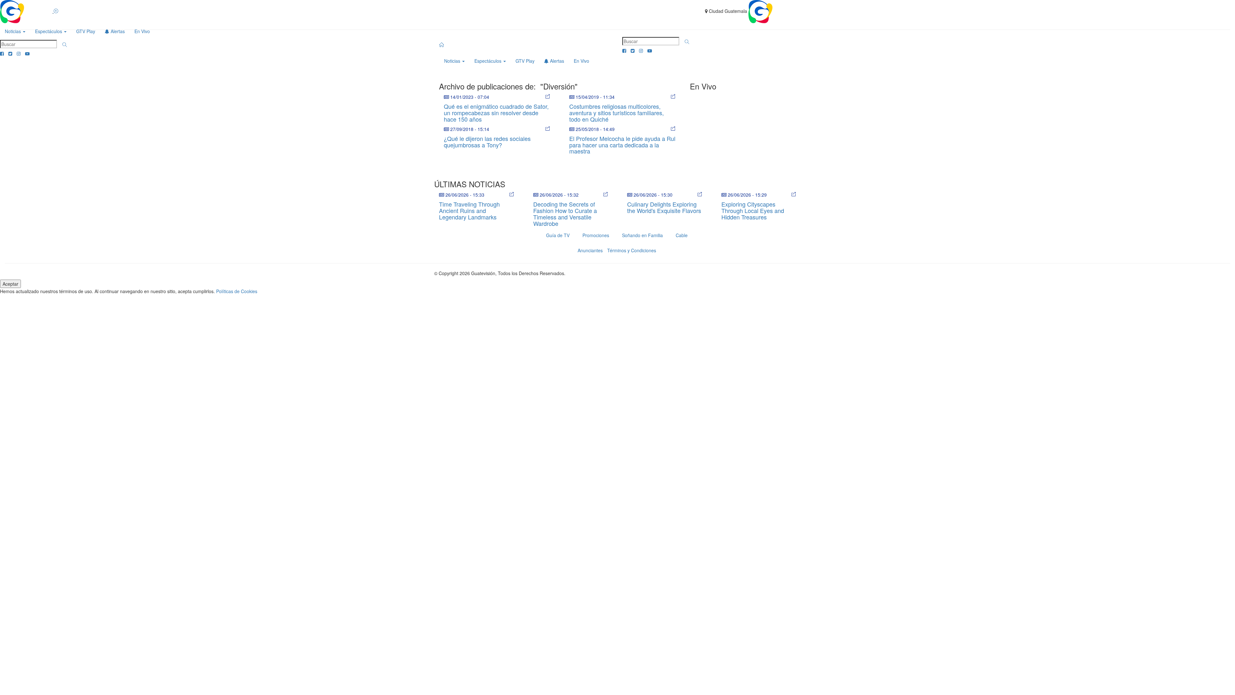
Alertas (117, 31)
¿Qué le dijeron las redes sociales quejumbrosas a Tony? (487, 141)
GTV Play (85, 31)
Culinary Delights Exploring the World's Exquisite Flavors (664, 207)
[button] (64, 44)
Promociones (595, 235)
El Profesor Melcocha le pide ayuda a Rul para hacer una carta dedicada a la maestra (622, 144)
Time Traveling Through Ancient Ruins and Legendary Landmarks (469, 210)
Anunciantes (590, 250)
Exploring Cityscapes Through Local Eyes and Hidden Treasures (752, 210)
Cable (682, 235)
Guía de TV (558, 235)
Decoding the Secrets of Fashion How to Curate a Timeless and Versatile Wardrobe (565, 213)
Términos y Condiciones (631, 250)
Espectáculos (49, 31)
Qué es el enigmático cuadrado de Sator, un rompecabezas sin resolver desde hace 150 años (496, 112)
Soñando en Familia (642, 235)
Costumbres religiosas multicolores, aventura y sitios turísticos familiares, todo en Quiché (616, 112)
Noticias (13, 31)
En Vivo (142, 31)
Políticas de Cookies (236, 291)
